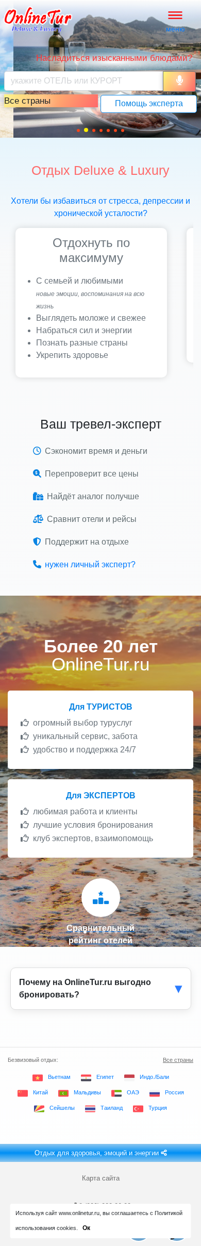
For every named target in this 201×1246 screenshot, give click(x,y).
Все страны (178, 1060)
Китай (40, 1092)
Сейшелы (62, 1108)
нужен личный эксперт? (90, 564)
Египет (105, 1077)
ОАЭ (133, 1092)
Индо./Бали (154, 1077)
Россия (174, 1092)
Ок (86, 1228)
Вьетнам (59, 1077)
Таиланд (111, 1108)
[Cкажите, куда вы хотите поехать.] (179, 81)
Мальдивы (87, 1092)
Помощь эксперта (149, 103)
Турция (157, 1108)
